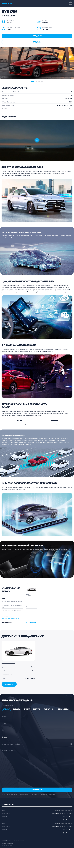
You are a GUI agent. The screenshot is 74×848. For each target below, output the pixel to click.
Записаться (37, 790)
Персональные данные (7, 845)
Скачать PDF (32, 622)
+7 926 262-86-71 (66, 816)
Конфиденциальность (7, 843)
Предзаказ (37, 42)
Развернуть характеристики (10, 618)
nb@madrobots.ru (66, 820)
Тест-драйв (37, 36)
